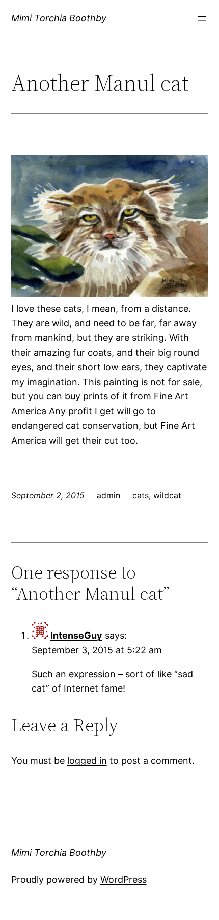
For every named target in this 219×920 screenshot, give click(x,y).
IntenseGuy (76, 635)
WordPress (123, 879)
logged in (87, 760)
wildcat (167, 495)
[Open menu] (202, 18)
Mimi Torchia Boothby (58, 18)
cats (140, 495)
